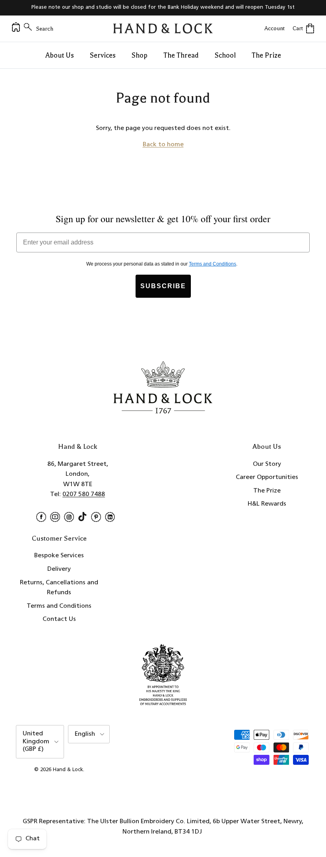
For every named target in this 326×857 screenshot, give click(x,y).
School (225, 55)
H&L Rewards (267, 504)
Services (103, 55)
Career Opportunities (267, 477)
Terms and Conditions (59, 606)
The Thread (181, 55)
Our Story (267, 464)
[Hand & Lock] (163, 28)
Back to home (163, 145)
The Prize (266, 55)
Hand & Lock (68, 769)
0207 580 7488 (83, 494)
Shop (139, 55)
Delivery (59, 569)
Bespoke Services (59, 556)
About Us (59, 55)
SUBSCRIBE (163, 286)
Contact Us (59, 619)
